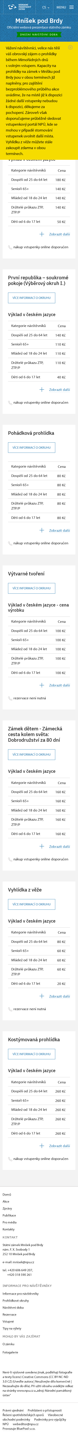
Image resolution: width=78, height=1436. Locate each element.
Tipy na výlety (12, 1328)
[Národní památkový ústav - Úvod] (19, 7)
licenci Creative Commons (30, 1377)
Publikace (9, 1215)
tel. (5, 1270)
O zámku (8, 1344)
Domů (7, 1194)
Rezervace (9, 1314)
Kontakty (9, 1229)
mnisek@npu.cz (23, 1262)
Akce (6, 1201)
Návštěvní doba (13, 1307)
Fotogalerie (10, 1352)
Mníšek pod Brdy (39, 21)
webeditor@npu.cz (25, 1424)
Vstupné (8, 1321)
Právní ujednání (13, 1410)
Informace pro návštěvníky (21, 1293)
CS (44, 7)
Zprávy (7, 1208)
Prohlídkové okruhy (16, 1300)
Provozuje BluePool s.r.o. (19, 1428)
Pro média (9, 1222)
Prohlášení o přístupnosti (45, 1410)
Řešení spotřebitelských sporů (23, 1415)
